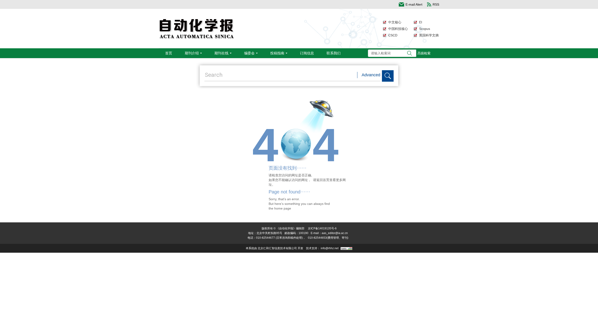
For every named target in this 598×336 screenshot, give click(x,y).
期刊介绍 (192, 53)
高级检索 (424, 53)
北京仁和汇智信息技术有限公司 (277, 248)
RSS (436, 4)
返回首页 (322, 180)
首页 (168, 53)
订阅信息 (307, 53)
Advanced (371, 75)
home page (282, 208)
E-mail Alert (414, 4)
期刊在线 (221, 53)
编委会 (249, 53)
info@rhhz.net (329, 248)
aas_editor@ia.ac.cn (335, 233)
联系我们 (334, 53)
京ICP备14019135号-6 (322, 228)
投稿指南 (277, 53)
